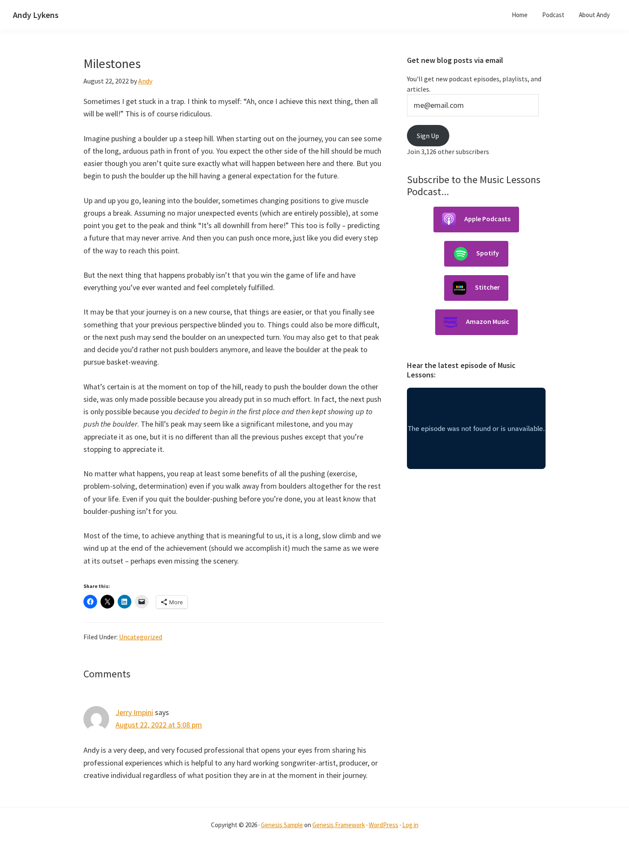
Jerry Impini (134, 712)
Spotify (487, 253)
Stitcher (487, 287)
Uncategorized (140, 636)
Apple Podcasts (487, 218)
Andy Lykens (36, 14)
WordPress (383, 825)
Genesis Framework (338, 825)
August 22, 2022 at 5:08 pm (159, 725)
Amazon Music (487, 321)
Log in (410, 825)
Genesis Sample (282, 825)
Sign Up (428, 135)
